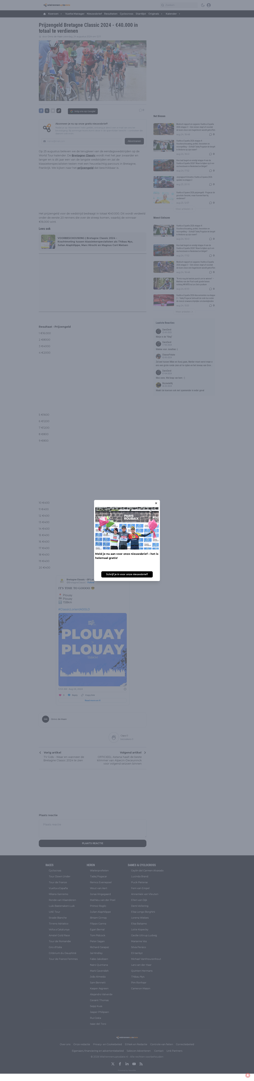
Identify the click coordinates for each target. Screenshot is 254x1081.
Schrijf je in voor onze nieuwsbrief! (127, 574)
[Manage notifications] (247, 1075)
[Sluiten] (156, 503)
